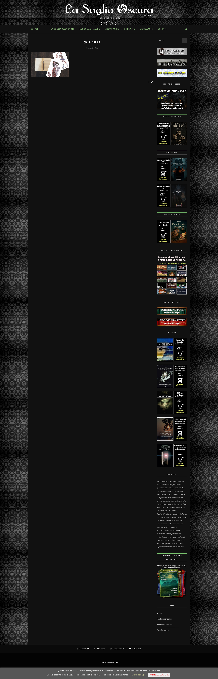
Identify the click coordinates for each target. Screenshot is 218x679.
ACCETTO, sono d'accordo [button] (159, 675)
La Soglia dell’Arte (89, 29)
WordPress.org (163, 630)
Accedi (159, 613)
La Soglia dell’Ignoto (63, 29)
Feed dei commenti (164, 624)
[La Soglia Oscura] (109, 12)
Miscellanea (146, 29)
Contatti (162, 29)
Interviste (129, 29)
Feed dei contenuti (164, 619)
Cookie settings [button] (138, 674)
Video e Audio (112, 29)
